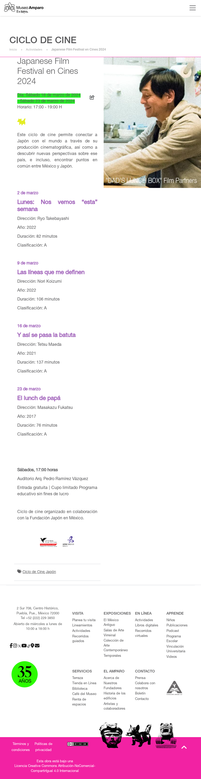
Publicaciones (177, 625)
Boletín (140, 693)
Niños (170, 620)
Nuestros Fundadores (113, 686)
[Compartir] (92, 98)
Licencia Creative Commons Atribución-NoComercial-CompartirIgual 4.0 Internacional (54, 769)
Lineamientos (82, 625)
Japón (51, 572)
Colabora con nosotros (145, 686)
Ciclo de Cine (34, 572)
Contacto (142, 699)
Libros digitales (146, 625)
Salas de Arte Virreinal (114, 633)
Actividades (34, 49)
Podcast (172, 631)
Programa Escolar (173, 639)
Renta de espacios (79, 702)
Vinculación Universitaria (175, 649)
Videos (171, 657)
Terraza (77, 678)
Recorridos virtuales (143, 634)
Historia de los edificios (115, 696)
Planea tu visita (84, 620)
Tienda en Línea (84, 683)
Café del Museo (84, 694)
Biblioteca (79, 689)
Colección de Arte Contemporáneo (116, 645)
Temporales (112, 656)
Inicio (13, 49)
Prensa (140, 678)
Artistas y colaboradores (114, 707)
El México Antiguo (111, 623)
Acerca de (111, 678)
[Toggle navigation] (191, 8)
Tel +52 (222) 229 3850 (38, 618)
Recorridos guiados (80, 639)
